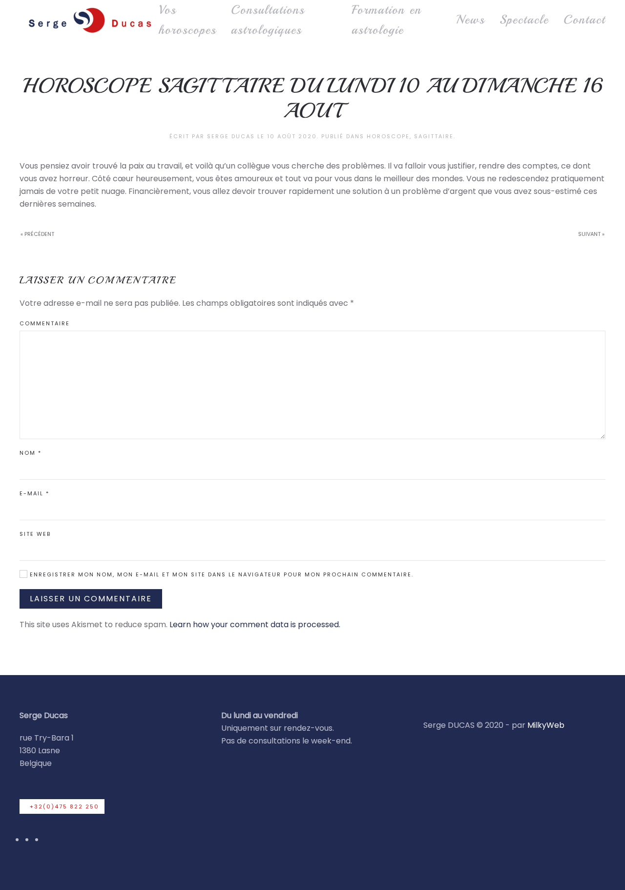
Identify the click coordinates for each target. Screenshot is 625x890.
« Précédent (37, 234)
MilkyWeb (545, 725)
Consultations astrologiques (268, 20)
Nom (31, 453)
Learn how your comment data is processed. (254, 624)
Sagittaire (434, 136)
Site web (35, 534)
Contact (584, 19)
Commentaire (45, 323)
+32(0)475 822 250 (64, 806)
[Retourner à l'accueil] (89, 20)
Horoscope (388, 136)
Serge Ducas (231, 136)
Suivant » (591, 234)
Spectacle (524, 19)
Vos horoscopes (187, 20)
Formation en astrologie (386, 20)
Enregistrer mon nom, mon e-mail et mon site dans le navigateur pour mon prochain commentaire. (220, 574)
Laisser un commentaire (91, 598)
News (470, 19)
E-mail (34, 493)
